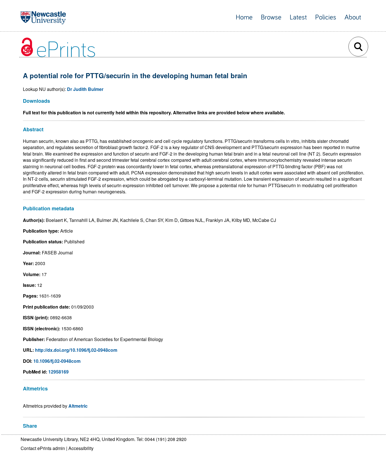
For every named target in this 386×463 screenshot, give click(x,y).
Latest (298, 17)
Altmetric (78, 406)
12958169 (58, 371)
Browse (271, 17)
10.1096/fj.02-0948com (57, 361)
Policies (325, 17)
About (352, 17)
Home (244, 17)
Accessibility (81, 448)
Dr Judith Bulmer (85, 89)
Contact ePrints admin (43, 448)
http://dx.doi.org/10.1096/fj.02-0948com (76, 350)
